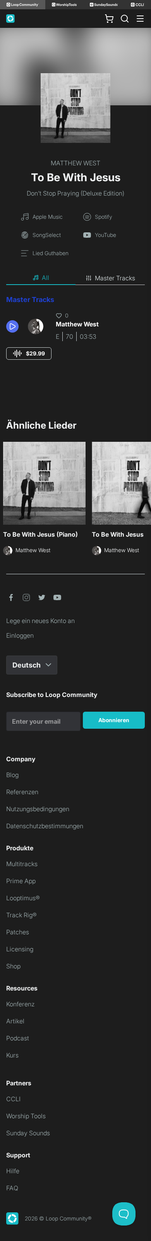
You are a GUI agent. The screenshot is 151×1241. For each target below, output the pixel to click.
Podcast (17, 1038)
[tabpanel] (75, 334)
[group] (28, 353)
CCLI (13, 1099)
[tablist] (75, 278)
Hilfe (12, 1171)
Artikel (15, 1021)
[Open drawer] (140, 18)
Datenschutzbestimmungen (44, 826)
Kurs (12, 1055)
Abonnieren (113, 720)
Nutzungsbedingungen (37, 809)
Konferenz (20, 1004)
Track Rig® (21, 915)
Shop (13, 966)
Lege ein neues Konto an (40, 621)
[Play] (12, 326)
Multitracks (22, 864)
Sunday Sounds (28, 1133)
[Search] (124, 18)
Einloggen (20, 635)
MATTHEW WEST (75, 163)
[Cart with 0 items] (109, 18)
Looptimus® (23, 898)
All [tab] (45, 277)
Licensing (19, 949)
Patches (17, 932)
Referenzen (22, 792)
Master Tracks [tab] (115, 278)
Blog (12, 775)
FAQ (12, 1188)
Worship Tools (26, 1116)
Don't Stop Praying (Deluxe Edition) (75, 193)
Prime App (21, 881)
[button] (14, 326)
